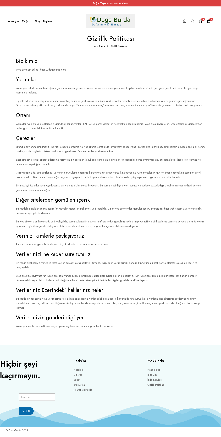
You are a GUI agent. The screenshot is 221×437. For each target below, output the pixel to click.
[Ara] (192, 21)
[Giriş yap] (184, 21)
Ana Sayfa (99, 46)
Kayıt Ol (26, 411)
